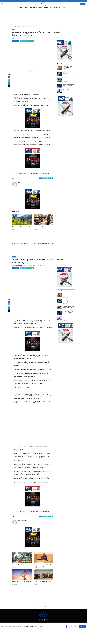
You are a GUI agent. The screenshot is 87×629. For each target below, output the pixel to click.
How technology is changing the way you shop (42, 227)
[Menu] (2, 4)
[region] (43, 626)
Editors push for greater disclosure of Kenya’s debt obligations (67, 67)
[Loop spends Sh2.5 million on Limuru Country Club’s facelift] (22, 557)
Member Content (57, 7)
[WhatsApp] (9, 82)
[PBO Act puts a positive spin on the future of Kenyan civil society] (32, 284)
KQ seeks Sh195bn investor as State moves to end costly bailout (68, 90)
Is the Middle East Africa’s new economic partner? (42, 582)
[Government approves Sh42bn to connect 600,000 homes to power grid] (32, 56)
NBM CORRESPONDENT (19, 265)
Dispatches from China (48, 7)
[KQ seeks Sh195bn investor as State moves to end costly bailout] (59, 91)
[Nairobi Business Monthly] (43, 4)
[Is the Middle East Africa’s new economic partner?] (43, 574)
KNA (16, 38)
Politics (26, 7)
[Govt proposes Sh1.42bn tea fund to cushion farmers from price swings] (22, 219)
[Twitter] (9, 79)
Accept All (82, 626)
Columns (40, 7)
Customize (69, 626)
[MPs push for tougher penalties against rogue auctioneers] (59, 80)
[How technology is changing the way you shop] (43, 219)
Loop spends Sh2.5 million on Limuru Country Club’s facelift (22, 565)
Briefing (20, 7)
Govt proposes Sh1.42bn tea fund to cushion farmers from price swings (21, 227)
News (14, 29)
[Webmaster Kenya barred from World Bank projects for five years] (59, 74)
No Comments (34, 38)
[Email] (9, 86)
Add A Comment (33, 248)
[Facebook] (9, 77)
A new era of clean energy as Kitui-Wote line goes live (21, 582)
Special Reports (33, 7)
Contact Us (65, 7)
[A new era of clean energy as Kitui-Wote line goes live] (22, 574)
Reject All (75, 626)
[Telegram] (9, 84)
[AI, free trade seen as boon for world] (22, 236)
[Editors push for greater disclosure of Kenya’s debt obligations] (59, 68)
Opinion (14, 256)
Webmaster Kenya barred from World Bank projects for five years (68, 73)
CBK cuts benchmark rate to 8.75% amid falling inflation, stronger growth (42, 565)
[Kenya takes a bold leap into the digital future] (43, 236)
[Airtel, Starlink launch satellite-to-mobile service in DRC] (59, 85)
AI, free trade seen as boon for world (20, 243)
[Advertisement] (43, 18)
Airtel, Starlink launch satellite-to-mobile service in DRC (68, 85)
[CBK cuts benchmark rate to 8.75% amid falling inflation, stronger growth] (43, 557)
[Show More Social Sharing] (35, 41)
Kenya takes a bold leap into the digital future (43, 243)
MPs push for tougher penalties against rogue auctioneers (68, 79)
